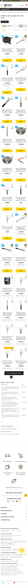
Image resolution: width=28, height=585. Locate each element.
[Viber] (20, 501)
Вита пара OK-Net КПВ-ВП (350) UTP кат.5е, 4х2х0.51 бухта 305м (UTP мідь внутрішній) (10, 388)
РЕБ (10, 541)
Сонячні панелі (4, 565)
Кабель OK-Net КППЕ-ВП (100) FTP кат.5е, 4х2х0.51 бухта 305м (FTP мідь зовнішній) (7, 111)
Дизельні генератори (13, 549)
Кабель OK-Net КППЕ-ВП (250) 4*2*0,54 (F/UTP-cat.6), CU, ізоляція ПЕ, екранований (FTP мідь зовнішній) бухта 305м (20, 259)
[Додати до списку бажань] (12, 35)
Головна (4, 12)
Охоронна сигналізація (6, 535)
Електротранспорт (5, 530)
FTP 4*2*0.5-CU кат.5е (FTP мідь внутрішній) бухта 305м (20, 362)
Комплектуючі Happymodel (7, 543)
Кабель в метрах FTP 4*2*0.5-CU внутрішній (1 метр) (7, 228)
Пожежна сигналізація (6, 537)
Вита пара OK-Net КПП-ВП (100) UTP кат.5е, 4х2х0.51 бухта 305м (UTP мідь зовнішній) (10, 393)
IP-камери (3, 555)
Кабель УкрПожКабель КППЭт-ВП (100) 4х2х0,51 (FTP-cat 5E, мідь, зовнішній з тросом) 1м (20, 199)
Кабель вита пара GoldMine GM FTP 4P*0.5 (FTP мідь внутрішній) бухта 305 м (21, 290)
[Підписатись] (25, 495)
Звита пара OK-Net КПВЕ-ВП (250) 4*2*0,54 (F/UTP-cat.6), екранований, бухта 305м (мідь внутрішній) (20, 228)
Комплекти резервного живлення (9, 566)
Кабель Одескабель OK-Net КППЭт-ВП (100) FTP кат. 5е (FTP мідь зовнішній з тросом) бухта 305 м (20, 140)
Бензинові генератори (6, 550)
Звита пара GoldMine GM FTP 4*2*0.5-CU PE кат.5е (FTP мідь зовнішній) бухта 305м (7, 199)
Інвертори (12, 565)
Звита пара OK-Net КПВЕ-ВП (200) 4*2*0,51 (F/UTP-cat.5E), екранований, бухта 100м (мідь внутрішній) (21, 50)
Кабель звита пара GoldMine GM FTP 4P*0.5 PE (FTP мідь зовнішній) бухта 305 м (20, 338)
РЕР (6, 541)
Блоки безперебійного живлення (9, 569)
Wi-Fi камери (10, 555)
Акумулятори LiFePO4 (6, 573)
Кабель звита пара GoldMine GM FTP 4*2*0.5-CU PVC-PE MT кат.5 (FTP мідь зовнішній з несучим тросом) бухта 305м (20, 314)
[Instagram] (14, 501)
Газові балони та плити (18, 573)
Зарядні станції (19, 565)
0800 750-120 (20, 5)
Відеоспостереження (6, 554)
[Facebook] (11, 501)
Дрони (2, 541)
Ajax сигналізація (17, 535)
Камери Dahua (18, 555)
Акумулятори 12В (5, 572)
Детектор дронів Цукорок (7, 542)
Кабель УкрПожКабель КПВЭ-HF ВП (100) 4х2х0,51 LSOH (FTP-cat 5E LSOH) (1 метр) (20, 170)
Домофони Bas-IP (15, 561)
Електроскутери (4, 531)
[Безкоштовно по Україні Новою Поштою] (3, 36)
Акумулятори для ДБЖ (16, 572)
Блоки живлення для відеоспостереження (11, 570)
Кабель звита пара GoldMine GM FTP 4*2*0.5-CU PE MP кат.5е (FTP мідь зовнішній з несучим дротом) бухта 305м (7, 314)
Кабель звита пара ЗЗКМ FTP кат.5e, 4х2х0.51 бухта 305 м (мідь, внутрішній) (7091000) (7, 140)
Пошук (23, 5)
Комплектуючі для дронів (20, 542)
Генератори (3, 549)
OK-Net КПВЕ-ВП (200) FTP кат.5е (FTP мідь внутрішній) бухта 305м (20, 79)
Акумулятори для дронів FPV (8, 545)
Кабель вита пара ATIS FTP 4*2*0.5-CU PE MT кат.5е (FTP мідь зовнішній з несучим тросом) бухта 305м (7, 79)
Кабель (26, 12)
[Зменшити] (4, 56)
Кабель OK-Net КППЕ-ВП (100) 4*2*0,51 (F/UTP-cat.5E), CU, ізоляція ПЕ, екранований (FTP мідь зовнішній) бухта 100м (7, 259)
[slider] (14, 1)
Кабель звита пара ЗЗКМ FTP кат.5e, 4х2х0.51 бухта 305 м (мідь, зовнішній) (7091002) (21, 111)
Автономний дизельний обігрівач (9, 574)
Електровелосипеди (16, 530)
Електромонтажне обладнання (15, 12)
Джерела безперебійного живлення (9, 567)
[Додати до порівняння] (12, 38)
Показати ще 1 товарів (16, 373)
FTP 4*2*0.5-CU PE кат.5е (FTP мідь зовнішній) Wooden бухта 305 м (7, 290)
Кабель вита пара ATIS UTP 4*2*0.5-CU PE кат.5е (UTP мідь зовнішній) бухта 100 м (10, 416)
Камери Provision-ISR (15, 557)
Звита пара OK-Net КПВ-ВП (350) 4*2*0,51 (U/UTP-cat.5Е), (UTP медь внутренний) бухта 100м (9, 399)
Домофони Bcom (5, 561)
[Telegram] (17, 501)
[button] (25, 26)
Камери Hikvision (5, 557)
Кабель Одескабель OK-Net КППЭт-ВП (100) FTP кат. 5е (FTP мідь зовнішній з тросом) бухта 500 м (7, 170)
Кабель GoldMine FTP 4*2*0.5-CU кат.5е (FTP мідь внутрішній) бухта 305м (7, 338)
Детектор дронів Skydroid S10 (19, 541)
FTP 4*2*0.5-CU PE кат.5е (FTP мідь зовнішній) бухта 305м (7, 362)
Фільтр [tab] (5, 22)
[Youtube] (8, 501)
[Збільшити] (10, 56)
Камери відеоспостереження (19, 554)
